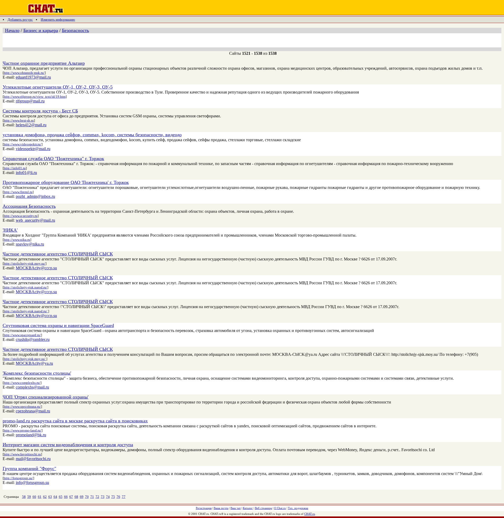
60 (34, 497)
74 (108, 497)
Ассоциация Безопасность (29, 206)
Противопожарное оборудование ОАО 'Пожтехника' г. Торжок (66, 182)
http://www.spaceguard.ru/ (22, 335)
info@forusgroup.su (32, 482)
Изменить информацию (58, 19)
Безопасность (75, 30)
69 (81, 497)
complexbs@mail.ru (32, 387)
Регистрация (204, 508)
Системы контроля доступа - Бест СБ (40, 110)
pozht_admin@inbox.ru (35, 196)
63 (50, 497)
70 (87, 497)
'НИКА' (10, 230)
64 (55, 497)
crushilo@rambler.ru (33, 339)
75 (113, 497)
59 (29, 497)
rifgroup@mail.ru (30, 101)
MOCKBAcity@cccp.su (36, 268)
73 (102, 497)
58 (24, 497)
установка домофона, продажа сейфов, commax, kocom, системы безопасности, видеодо (92, 134)
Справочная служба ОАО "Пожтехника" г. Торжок (53, 158)
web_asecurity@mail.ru (35, 220)
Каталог (248, 508)
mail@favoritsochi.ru (33, 458)
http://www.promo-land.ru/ (22, 430)
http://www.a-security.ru (21, 216)
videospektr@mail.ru (33, 148)
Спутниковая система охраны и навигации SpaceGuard (58, 325)
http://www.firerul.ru (18, 192)
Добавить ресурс (20, 19)
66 (66, 497)
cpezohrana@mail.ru (33, 411)
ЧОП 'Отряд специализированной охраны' (45, 397)
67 (71, 497)
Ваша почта (221, 508)
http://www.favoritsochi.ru (22, 454)
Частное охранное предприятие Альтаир (44, 63)
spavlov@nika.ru (30, 244)
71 (92, 497)
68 (76, 497)
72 (97, 497)
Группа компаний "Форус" (29, 468)
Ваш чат (235, 508)
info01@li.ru (26, 172)
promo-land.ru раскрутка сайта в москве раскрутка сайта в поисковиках (75, 420)
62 (45, 497)
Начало (12, 30)
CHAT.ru (309, 513)
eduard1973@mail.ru (33, 77)
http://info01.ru (15, 168)
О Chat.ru (280, 508)
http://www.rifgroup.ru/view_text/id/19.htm (35, 97)
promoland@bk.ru (31, 435)
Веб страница (263, 508)
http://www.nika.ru (17, 240)
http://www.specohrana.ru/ (22, 406)
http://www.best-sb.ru (19, 120)
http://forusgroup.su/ (18, 478)
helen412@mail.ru (31, 125)
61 (39, 497)
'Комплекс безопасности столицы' (37, 373)
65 (60, 497)
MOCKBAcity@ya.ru (34, 363)
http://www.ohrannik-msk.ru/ (24, 73)
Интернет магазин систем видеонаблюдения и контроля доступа (68, 444)
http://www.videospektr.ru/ (22, 144)
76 (118, 497)
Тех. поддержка (298, 508)
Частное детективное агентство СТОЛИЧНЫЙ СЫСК (58, 254)
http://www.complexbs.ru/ (22, 383)
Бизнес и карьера (40, 30)
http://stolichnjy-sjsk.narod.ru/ (25, 287)
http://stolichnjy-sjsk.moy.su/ (24, 263)
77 (123, 497)
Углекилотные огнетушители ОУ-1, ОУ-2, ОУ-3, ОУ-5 (58, 87)
